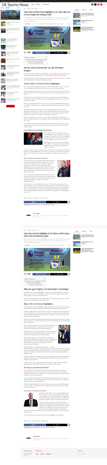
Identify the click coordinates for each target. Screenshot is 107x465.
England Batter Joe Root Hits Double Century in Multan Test (13, 93)
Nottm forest (60, 78)
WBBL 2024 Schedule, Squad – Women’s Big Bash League (12, 46)
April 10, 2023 (35, 23)
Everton (39, 230)
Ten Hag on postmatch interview (35, 283)
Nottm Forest (54, 23)
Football (38, 4)
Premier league (44, 420)
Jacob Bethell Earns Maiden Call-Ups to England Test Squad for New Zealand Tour (13, 29)
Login (105, 1)
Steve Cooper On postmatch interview (37, 63)
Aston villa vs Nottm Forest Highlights (35, 61)
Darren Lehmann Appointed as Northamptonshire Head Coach (12, 39)
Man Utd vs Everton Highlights (33, 282)
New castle (55, 319)
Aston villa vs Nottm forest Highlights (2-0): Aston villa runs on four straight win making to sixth (10, 15)
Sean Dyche (42, 393)
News (50, 23)
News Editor (27, 23)
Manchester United (53, 117)
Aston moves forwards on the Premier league (36, 59)
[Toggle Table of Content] (45, 58)
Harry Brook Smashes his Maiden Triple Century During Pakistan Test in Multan (13, 86)
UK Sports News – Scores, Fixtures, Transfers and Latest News (11, 1)
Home (32, 4)
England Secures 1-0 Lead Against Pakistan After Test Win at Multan (12, 80)
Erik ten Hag (27, 370)
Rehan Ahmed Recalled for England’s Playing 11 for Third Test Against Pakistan (13, 53)
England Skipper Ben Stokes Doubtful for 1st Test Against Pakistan (13, 99)
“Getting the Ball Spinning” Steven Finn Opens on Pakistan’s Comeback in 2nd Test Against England (13, 73)
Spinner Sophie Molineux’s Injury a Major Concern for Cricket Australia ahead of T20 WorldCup (87, 28)
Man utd (36, 298)
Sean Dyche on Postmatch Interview (36, 284)
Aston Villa (40, 8)
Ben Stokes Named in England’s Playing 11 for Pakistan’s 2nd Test (13, 66)
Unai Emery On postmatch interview (36, 62)
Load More (10, 106)
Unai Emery (34, 103)
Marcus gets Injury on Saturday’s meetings (35, 281)
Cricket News (46, 4)
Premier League (34, 8)
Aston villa (53, 73)
